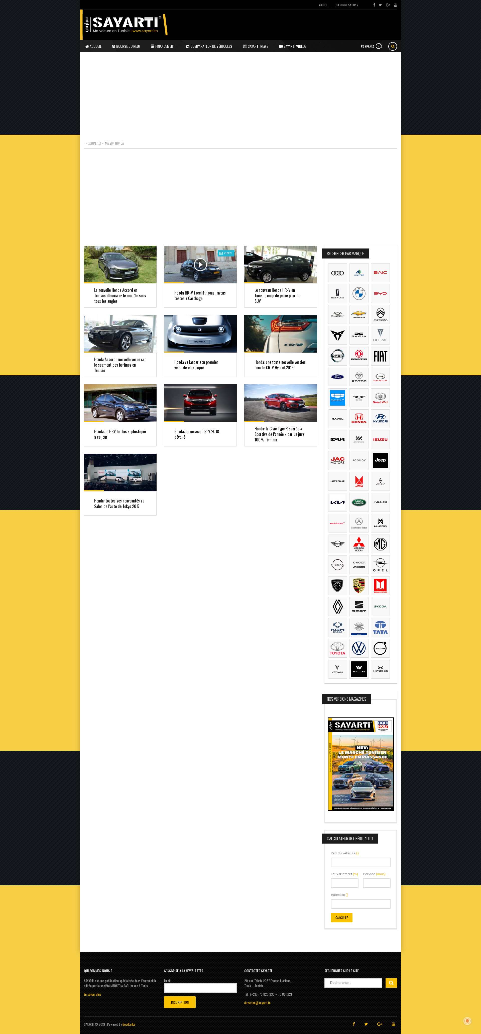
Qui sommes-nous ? (346, 5)
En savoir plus (92, 994)
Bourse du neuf (127, 46)
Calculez (341, 917)
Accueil (323, 5)
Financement (165, 46)
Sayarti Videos (295, 46)
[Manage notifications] (467, 1021)
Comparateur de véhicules (211, 46)
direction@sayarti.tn (257, 1002)
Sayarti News (258, 46)
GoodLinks (129, 1024)
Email (167, 980)
